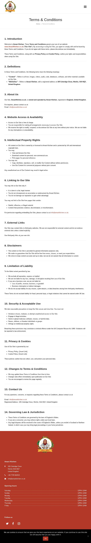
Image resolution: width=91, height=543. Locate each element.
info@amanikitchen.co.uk (18, 107)
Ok (46, 538)
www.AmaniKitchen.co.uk (14, 47)
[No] (88, 536)
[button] (85, 7)
